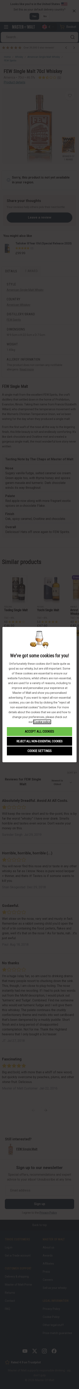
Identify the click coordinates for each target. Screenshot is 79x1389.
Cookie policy (42, 721)
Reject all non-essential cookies (40, 741)
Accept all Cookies (39, 731)
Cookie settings (40, 751)
